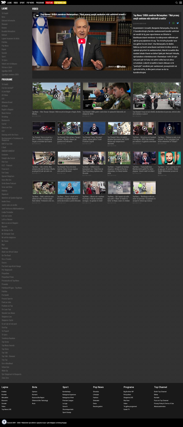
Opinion (34, 391)
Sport (22, 2)
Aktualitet (5, 397)
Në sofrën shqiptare (9, 237)
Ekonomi (5, 24)
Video (16, 2)
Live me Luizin (7, 215)
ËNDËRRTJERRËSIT (8, 151)
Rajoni (4, 49)
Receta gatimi (97, 406)
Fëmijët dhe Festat (8, 158)
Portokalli (5, 295)
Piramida (5, 284)
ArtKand (5, 105)
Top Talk (5, 352)
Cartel (4, 123)
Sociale (4, 52)
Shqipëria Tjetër (7, 320)
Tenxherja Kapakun (8, 338)
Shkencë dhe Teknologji (40, 400)
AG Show (5, 95)
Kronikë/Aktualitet (8, 31)
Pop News (30, 2)
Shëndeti (96, 400)
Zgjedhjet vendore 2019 (10, 74)
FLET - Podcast (7, 165)
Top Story (5, 349)
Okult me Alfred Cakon (10, 251)
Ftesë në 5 (5, 169)
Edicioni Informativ (8, 20)
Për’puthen (127, 394)
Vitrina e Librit (7, 67)
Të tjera (4, 60)
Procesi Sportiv (7, 298)
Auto (33, 403)
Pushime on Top (7, 305)
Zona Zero (5, 377)
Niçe (3, 244)
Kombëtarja (66, 391)
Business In (6, 120)
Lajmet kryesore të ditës (10, 38)
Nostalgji (5, 248)
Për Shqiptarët (7, 269)
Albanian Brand (7, 102)
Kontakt (156, 397)
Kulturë (4, 34)
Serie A (65, 406)
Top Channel (160, 387)
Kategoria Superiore (69, 394)
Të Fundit (5, 13)
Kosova (4, 27)
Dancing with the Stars (10, 134)
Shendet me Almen (8, 313)
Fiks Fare (5, 161)
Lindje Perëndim (7, 212)
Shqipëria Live (7, 316)
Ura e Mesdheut (7, 363)
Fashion (95, 397)
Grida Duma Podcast (9, 183)
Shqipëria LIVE (128, 397)
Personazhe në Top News (10, 280)
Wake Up (5, 370)
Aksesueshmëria (159, 406)
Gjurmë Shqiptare (8, 176)
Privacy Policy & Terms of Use (164, 403)
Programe (40, 2)
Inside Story (6, 201)
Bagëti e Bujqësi (7, 109)
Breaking (5, 116)
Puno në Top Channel (161, 400)
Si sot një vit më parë (9, 323)
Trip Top (4, 359)
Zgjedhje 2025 (7, 70)
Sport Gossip (67, 412)
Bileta (156, 394)
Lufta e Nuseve (7, 219)
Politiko (4, 291)
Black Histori (6, 113)
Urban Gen (5, 367)
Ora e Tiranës (6, 259)
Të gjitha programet (130, 406)
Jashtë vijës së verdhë (9, 205)
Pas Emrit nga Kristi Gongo (11, 266)
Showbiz (96, 391)
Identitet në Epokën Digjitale (12, 197)
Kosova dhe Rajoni (38, 397)
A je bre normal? (7, 87)
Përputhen (5, 273)
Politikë (4, 391)
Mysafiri (4, 226)
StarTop (4, 327)
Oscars (4, 262)
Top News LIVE (60, 2)
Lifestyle (96, 394)
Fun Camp (5, 172)
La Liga (65, 403)
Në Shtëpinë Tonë (8, 233)
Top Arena (5, 341)
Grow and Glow (7, 187)
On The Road (6, 255)
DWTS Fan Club (7, 143)
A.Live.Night (6, 91)
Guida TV (127, 409)
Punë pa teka (6, 302)
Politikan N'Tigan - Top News (12, 287)
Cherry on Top (7, 127)
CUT (3, 131)
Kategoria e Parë (68, 397)
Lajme (9, 2)
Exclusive (5, 154)
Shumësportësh (68, 409)
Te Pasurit (5, 331)
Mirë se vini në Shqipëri (10, 223)
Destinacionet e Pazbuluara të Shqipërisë (12, 139)
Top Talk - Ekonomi (8, 356)
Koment (34, 394)
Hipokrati (5, 194)
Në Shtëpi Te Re (7, 230)
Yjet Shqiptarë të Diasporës (11, 374)
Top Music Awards (8, 345)
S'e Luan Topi (6, 309)
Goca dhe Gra (6, 179)
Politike (4, 42)
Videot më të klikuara (9, 63)
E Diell (4, 147)
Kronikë (4, 394)
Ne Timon (5, 241)
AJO (3, 98)
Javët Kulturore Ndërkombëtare (13, 208)
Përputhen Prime (8, 277)
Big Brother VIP (129, 391)
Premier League (68, 400)
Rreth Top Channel (160, 391)
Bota (3, 16)
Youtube (49, 2)
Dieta (95, 403)
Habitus (4, 190)
